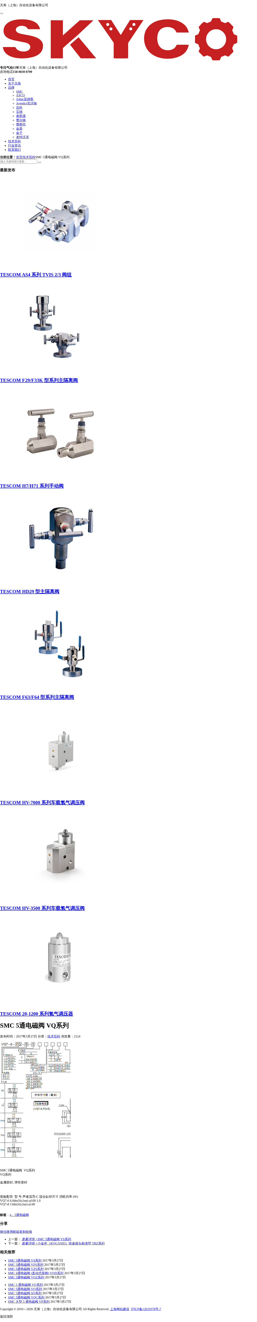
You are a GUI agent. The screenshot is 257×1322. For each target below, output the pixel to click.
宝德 (19, 111)
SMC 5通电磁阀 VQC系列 (26, 1297)
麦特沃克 (22, 137)
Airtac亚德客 (25, 99)
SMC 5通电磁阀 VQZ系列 (26, 1277)
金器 (19, 128)
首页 (11, 79)
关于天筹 (14, 83)
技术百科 (14, 141)
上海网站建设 (119, 1309)
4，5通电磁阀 (19, 1215)
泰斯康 (21, 116)
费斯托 (21, 124)
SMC (19, 91)
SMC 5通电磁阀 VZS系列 (26, 1269)
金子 (19, 133)
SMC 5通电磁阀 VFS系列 (25, 1264)
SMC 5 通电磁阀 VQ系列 (25, 1284)
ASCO (20, 95)
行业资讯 (14, 145)
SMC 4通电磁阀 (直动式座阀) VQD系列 (35, 1273)
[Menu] (1, 13)
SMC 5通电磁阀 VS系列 (46, 1239)
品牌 (11, 87)
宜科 (19, 107)
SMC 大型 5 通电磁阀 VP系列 (29, 1301)
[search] (39, 162)
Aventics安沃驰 (26, 103)
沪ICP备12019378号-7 (146, 1309)
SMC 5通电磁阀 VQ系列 (25, 1289)
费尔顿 (21, 120)
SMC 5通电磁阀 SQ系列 (25, 1293)
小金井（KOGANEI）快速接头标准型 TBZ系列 (63, 1243)
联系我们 (14, 149)
